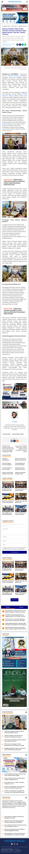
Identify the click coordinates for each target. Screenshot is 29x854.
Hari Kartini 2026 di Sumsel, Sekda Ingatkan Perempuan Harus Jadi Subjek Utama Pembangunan (7, 468)
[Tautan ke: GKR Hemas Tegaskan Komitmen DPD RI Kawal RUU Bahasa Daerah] (14, 722)
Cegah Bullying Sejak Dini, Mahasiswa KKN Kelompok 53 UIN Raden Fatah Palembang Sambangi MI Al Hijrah (15, 624)
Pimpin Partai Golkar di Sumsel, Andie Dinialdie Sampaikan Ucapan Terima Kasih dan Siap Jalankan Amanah (8, 501)
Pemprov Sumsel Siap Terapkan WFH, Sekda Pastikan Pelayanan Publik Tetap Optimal (7, 473)
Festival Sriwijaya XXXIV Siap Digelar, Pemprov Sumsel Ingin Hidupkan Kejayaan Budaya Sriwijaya (7, 464)
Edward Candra (6, 434)
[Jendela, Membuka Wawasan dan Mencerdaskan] (14, 687)
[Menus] (2, 1)
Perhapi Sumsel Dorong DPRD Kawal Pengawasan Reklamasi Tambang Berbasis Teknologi (21, 501)
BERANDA (17, 849)
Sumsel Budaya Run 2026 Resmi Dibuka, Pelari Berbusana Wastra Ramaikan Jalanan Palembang (20, 464)
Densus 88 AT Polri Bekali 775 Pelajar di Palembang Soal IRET (14, 817)
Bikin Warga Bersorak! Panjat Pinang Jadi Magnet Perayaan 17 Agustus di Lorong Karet (15, 611)
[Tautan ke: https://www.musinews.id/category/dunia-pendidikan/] (26, 712)
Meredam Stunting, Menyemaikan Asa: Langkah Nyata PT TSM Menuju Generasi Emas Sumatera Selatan (8, 489)
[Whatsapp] (25, 44)
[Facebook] (11, 441)
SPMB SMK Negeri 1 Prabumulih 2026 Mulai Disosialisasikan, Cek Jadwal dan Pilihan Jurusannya (14, 834)
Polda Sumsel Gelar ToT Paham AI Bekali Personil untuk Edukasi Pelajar (21, 489)
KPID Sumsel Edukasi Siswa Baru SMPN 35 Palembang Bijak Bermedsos (14, 830)
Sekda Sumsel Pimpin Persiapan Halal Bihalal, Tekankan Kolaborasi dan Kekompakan (20, 473)
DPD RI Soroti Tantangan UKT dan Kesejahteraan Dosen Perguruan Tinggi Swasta (14, 744)
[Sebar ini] (17, 44)
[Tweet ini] (20, 44)
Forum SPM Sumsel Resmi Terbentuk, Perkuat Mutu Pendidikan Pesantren (15, 825)
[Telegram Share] (23, 44)
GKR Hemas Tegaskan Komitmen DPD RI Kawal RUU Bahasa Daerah (14, 732)
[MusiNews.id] (14, 1)
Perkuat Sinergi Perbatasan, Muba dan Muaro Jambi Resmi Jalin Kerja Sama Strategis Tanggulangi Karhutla (8, 448)
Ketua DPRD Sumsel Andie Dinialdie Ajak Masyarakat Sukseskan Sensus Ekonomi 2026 (8, 513)
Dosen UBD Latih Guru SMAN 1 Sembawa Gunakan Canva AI (14, 783)
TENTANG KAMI (4, 850)
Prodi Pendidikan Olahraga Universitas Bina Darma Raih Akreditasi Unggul (15, 774)
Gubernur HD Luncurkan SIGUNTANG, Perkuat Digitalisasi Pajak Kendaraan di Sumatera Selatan (21, 448)
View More (14, 599)
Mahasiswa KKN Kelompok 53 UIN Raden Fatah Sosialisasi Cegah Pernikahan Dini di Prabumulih (15, 628)
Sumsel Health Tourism (17, 434)
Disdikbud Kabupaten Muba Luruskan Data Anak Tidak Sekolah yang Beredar (15, 749)
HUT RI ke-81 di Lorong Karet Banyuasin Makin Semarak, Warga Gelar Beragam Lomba (15, 619)
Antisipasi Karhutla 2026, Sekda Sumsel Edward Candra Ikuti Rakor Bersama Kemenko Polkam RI (20, 468)
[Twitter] (14, 441)
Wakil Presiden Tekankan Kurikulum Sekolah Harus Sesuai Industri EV (15, 740)
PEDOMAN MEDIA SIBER (6, 851)
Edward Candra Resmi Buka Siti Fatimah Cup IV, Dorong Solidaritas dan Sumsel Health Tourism (20, 459)
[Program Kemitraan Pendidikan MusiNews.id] (14, 17)
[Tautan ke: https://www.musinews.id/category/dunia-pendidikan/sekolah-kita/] (26, 797)
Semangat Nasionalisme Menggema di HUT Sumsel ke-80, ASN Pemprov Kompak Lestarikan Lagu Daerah (6, 459)
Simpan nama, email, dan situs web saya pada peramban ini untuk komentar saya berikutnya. (14, 548)
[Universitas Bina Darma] (14, 652)
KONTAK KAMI (17, 851)
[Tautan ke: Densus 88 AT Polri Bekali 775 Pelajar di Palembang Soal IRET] (14, 807)
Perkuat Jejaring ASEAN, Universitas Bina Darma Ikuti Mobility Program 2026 (14, 787)
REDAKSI (12, 850)
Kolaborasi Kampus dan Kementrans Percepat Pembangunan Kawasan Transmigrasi (13, 736)
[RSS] (17, 441)
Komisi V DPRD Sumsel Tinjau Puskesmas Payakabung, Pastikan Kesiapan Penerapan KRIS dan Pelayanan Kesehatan (20, 513)
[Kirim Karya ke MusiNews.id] (14, 391)
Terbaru (21, 607)
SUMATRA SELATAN (6, 45)
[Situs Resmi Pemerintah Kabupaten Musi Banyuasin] (14, 8)
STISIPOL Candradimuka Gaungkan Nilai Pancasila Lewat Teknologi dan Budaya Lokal (14, 791)
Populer (8, 607)
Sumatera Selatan (13, 76)
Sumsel (4, 124)
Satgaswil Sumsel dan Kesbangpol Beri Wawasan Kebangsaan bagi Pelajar (14, 821)
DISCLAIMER (18, 850)
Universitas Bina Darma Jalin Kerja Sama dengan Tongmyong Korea (14, 779)
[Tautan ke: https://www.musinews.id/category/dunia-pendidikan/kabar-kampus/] (26, 755)
